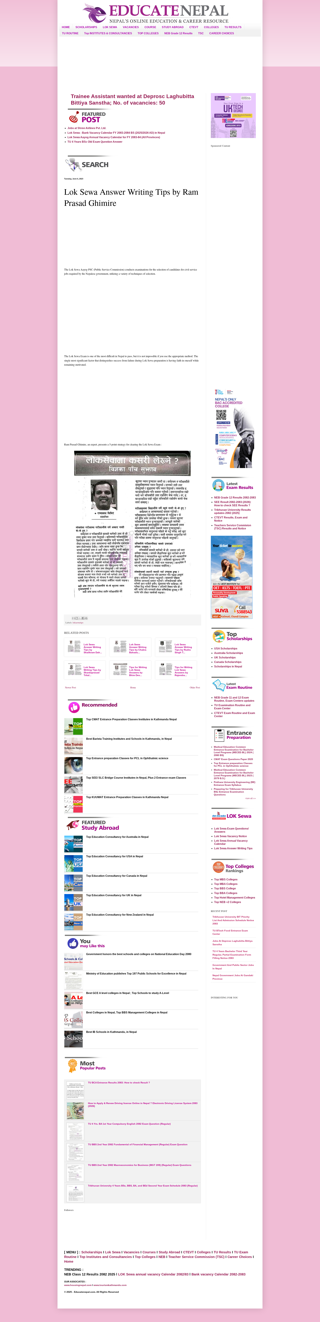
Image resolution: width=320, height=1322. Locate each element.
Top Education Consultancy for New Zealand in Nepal (120, 914)
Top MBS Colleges (226, 879)
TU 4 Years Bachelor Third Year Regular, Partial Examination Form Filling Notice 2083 (231, 954)
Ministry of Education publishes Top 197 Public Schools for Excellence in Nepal (136, 973)
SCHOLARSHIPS (86, 27)
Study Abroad (169, 1252)
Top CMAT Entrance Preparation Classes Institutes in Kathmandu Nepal (131, 719)
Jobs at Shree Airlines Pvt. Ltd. (87, 128)
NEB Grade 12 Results (178, 33)
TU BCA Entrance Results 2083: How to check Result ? (119, 1082)
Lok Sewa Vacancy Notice (230, 836)
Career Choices (240, 1257)
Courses (149, 1252)
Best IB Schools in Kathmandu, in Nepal (111, 1032)
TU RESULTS (233, 27)
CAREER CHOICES (221, 33)
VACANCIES (131, 27)
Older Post (195, 687)
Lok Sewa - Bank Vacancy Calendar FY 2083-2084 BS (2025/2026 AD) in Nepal (116, 132)
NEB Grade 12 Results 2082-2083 (235, 497)
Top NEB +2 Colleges (227, 902)
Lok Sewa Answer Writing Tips (233, 848)
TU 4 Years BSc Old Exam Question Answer (95, 141)
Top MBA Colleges (226, 884)
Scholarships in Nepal (228, 666)
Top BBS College (225, 888)
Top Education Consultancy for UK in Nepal (113, 895)
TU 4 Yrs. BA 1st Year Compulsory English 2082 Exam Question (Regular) (129, 1123)
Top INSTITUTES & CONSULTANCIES (108, 33)
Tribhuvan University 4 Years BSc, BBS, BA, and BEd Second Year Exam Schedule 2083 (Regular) (143, 1185)
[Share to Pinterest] (86, 618)
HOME (66, 27)
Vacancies (132, 1252)
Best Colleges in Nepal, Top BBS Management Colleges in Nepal (126, 1012)
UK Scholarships (225, 657)
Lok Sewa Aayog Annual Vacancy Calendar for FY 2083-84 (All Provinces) (114, 137)
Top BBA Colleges (225, 893)
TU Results (222, 1252)
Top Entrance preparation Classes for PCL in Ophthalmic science (127, 758)
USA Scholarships (225, 648)
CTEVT (193, 27)
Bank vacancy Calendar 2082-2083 (219, 1274)
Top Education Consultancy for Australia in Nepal (117, 836)
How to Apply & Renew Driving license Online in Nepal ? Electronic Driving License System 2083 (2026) (143, 1104)
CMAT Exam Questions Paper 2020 (233, 759)
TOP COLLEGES (148, 33)
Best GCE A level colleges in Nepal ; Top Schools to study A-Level (127, 993)
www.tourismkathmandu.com (110, 1285)
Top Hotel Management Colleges (234, 897)
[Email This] (73, 618)
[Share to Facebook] (83, 618)
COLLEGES (211, 27)
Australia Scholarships (228, 653)
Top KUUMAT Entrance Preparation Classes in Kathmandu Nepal (127, 797)
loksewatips (78, 622)
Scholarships (91, 1252)
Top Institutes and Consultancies (106, 1257)
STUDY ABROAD (173, 27)
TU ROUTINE (70, 33)
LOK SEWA (110, 27)
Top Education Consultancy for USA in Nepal (114, 856)
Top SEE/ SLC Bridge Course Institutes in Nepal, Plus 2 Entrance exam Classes (136, 777)
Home (133, 687)
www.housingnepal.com (78, 1285)
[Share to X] (80, 618)
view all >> (250, 798)
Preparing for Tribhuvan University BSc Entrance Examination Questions (233, 792)
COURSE (150, 27)
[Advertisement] (160, 65)
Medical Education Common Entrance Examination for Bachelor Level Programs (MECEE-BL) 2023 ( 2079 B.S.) (234, 773)
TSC (201, 33)
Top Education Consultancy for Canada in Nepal (116, 875)
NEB (161, 1257)
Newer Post (70, 687)
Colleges (204, 1252)
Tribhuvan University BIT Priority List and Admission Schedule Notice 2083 (233, 920)
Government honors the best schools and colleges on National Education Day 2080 (138, 954)
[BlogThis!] (76, 618)
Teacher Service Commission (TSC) (197, 1257)
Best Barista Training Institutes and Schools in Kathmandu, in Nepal (129, 738)
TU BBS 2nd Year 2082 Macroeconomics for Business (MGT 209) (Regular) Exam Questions (139, 1165)
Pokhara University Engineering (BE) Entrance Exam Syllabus (234, 783)
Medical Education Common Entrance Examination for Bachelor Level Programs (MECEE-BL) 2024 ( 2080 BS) (234, 751)
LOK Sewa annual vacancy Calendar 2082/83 (153, 1274)
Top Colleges (145, 1257)
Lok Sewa (112, 1252)
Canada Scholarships (228, 662)
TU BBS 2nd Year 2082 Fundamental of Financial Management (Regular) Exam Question (138, 1144)
